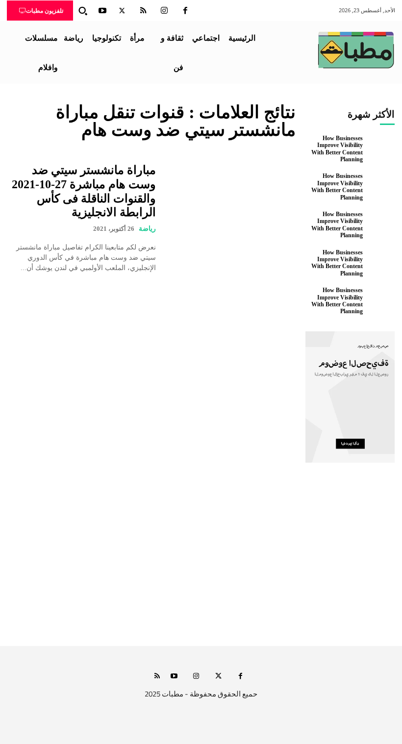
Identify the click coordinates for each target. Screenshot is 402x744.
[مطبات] (356, 50)
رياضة (147, 228)
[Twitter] (122, 11)
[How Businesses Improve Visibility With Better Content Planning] (381, 148)
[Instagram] (164, 11)
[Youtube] (102, 11)
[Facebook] (185, 11)
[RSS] (143, 11)
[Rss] (157, 676)
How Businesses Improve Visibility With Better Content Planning (337, 149)
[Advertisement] (201, 553)
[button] (83, 11)
